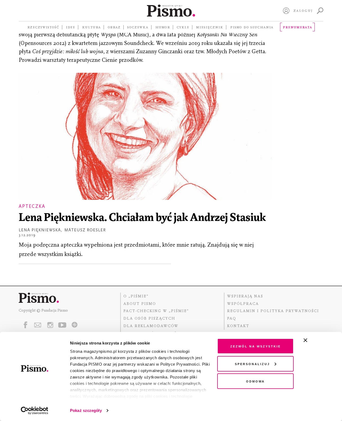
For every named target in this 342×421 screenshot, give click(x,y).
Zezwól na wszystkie (255, 346)
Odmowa (255, 381)
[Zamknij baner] (320, 340)
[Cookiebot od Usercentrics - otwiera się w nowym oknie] (34, 411)
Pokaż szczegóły (86, 410)
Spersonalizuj (252, 363)
